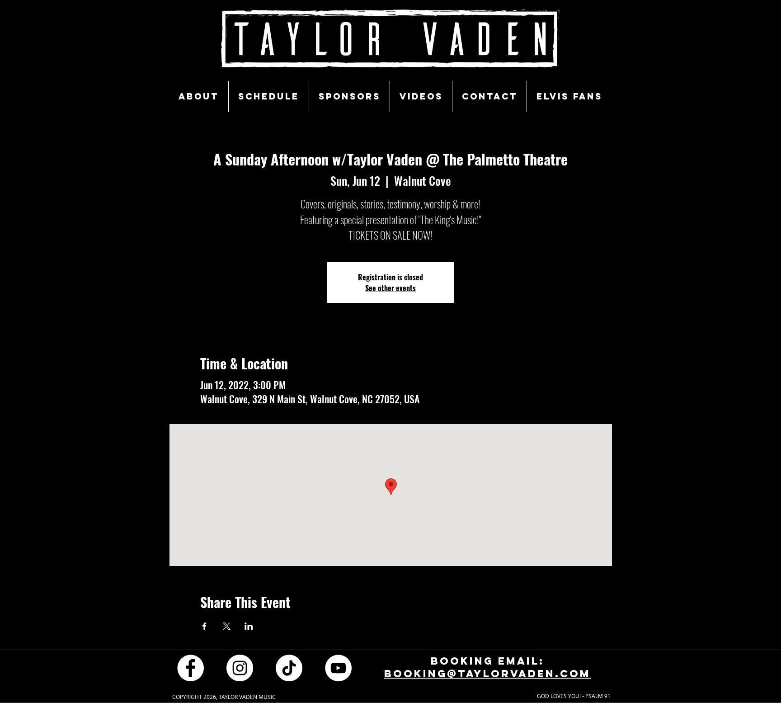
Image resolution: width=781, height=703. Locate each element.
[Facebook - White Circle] (190, 668)
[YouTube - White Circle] (338, 668)
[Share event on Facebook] (204, 626)
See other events (390, 288)
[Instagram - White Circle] (239, 668)
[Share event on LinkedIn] (249, 626)
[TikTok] (289, 668)
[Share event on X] (226, 626)
